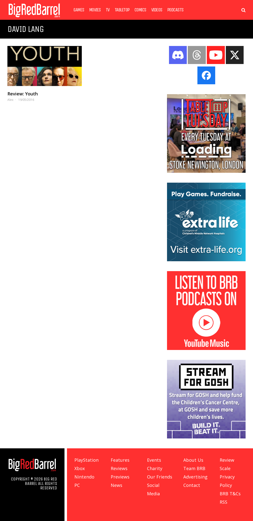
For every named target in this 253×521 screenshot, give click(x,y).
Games (78, 9)
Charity (154, 468)
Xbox (79, 468)
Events (154, 460)
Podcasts (175, 9)
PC (77, 485)
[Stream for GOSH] (206, 437)
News (116, 485)
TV (108, 9)
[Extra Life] (206, 259)
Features (120, 460)
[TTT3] (206, 171)
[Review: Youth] (44, 66)
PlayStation (86, 460)
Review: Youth (22, 94)
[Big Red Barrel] (34, 18)
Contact (191, 485)
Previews (120, 477)
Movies (95, 9)
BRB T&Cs (230, 494)
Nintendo (84, 477)
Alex (10, 100)
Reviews (119, 468)
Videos (156, 9)
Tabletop (122, 9)
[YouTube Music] (206, 348)
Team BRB (194, 468)
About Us (193, 460)
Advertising (195, 477)
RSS (223, 502)
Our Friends (159, 477)
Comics (140, 9)
